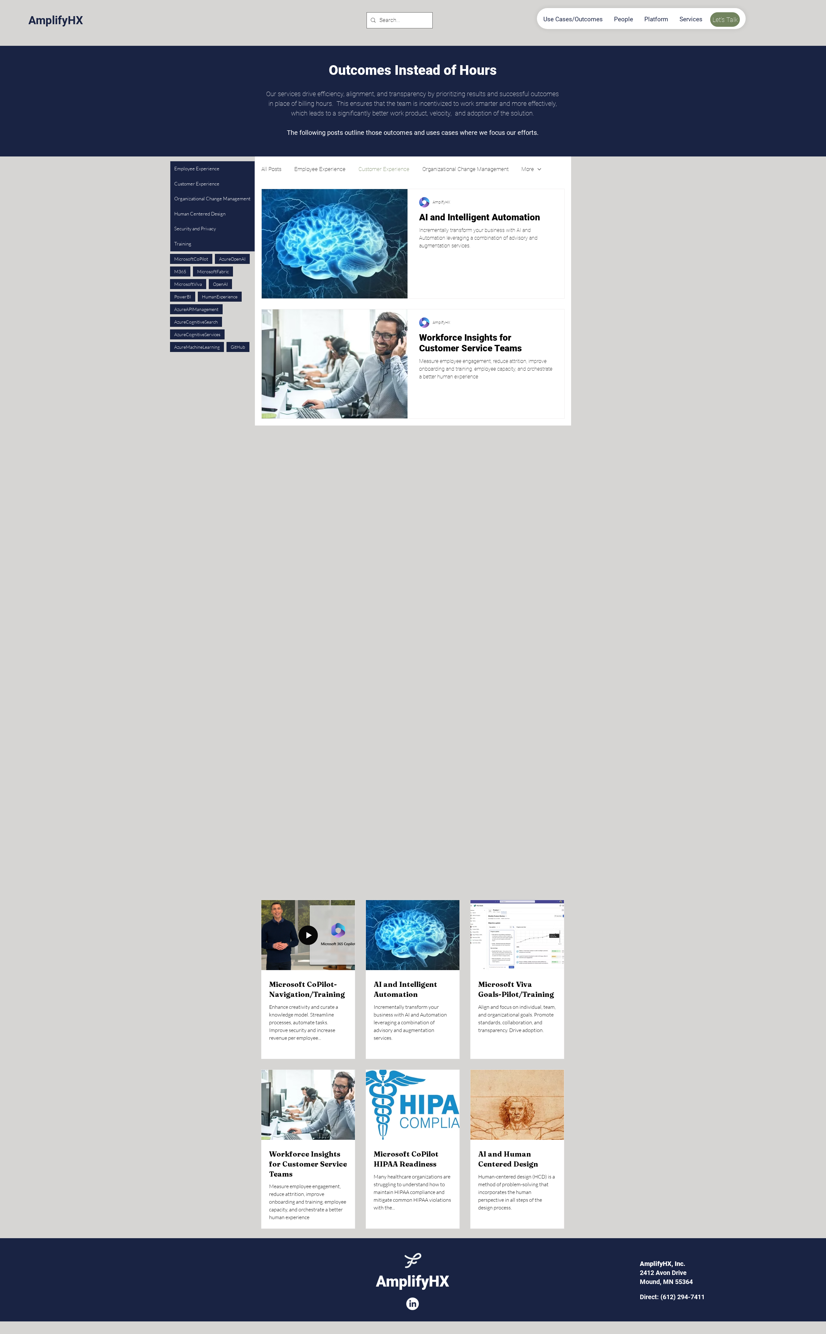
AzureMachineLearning (197, 347)
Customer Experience (383, 169)
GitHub (238, 347)
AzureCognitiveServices (197, 334)
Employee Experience (320, 169)
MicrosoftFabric (213, 271)
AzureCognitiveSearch (196, 322)
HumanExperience (219, 296)
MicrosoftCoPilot (191, 259)
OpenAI (220, 284)
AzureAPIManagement (196, 309)
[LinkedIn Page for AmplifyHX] (412, 1304)
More (527, 169)
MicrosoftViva (188, 284)
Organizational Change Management (465, 169)
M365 (180, 271)
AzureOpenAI (232, 259)
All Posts (271, 169)
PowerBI (182, 296)
